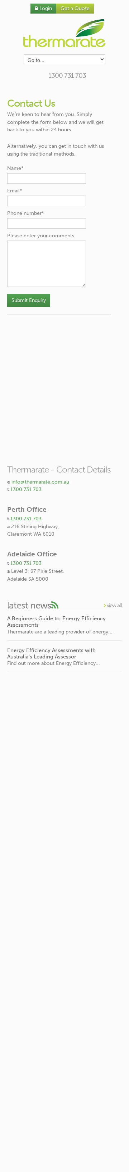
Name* (15, 168)
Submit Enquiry (28, 300)
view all (114, 605)
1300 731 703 (26, 489)
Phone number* (25, 213)
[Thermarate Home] (64, 33)
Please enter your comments (40, 236)
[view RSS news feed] (54, 605)
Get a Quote (75, 8)
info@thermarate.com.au (40, 482)
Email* (14, 191)
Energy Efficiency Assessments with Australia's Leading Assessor (51, 653)
